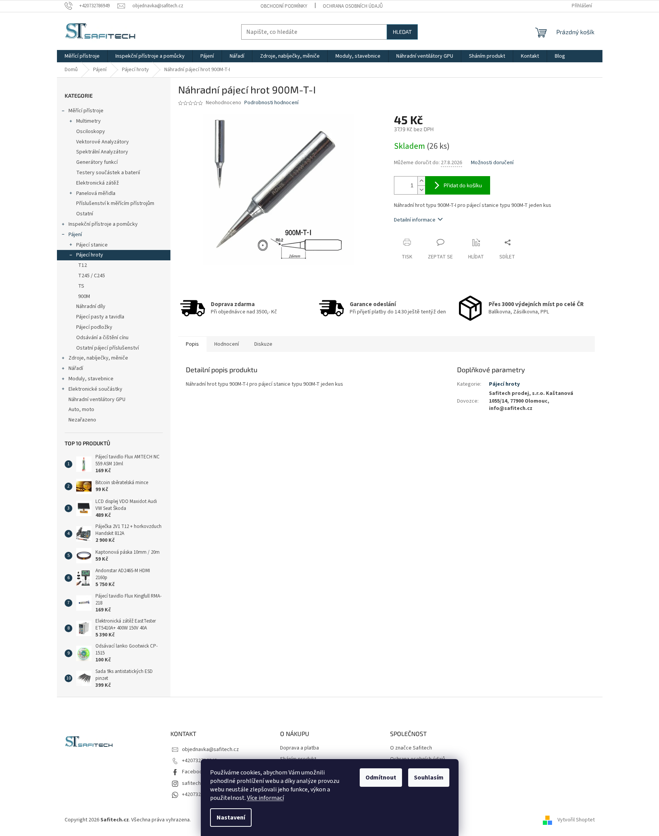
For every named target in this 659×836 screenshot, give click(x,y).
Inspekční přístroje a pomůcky (103, 224)
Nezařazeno (82, 420)
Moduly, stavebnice (90, 379)
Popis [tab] (192, 344)
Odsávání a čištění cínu (102, 337)
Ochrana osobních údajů (353, 6)
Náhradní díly (90, 306)
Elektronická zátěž (97, 183)
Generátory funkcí (97, 162)
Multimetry (88, 121)
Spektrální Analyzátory (102, 152)
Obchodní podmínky (283, 6)
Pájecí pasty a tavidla (100, 317)
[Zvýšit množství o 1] (421, 181)
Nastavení (231, 817)
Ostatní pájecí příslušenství (107, 348)
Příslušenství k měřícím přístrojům (115, 203)
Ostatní (84, 214)
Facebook (193, 772)
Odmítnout (380, 777)
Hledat (402, 31)
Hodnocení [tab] (226, 344)
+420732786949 (199, 760)
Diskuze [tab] (263, 344)
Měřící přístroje (85, 111)
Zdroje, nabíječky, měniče (98, 358)
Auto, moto (81, 409)
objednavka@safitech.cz (210, 749)
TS (81, 286)
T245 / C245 (91, 276)
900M (84, 296)
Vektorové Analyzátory (102, 142)
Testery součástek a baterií (108, 173)
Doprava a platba (299, 748)
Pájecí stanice (92, 245)
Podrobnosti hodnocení (271, 103)
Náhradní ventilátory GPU (96, 399)
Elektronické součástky (95, 389)
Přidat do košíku (463, 185)
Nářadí (75, 368)
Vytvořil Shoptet (576, 820)
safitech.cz (194, 783)
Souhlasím (429, 777)
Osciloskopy (90, 131)
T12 (82, 265)
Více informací (265, 798)
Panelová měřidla (95, 193)
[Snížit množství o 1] (421, 189)
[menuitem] (82, 56)
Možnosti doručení (492, 163)
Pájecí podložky (94, 327)
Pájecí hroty (89, 255)
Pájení (75, 234)
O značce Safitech (411, 748)
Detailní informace (414, 220)
